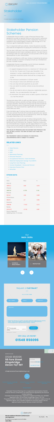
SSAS (11, 150)
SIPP (11, 152)
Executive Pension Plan (17, 167)
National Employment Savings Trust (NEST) (23, 161)
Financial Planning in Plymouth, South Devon (44, 382)
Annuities (13, 169)
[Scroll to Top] (27, 376)
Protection (36, 264)
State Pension (14, 148)
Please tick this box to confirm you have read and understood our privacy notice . (27, 321)
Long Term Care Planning (17, 163)
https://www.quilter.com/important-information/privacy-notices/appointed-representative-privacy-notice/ (25, 322)
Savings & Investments (16, 264)
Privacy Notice (27, 388)
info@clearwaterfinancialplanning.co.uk (17, 371)
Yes (47, 416)
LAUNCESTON (34, 365)
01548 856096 (42, 3)
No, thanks (41, 417)
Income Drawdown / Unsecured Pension (22, 165)
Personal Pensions (15, 156)
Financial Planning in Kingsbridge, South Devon (10, 382)
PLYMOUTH (39, 362)
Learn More (8, 420)
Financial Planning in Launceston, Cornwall (27, 382)
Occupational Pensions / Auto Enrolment (22, 158)
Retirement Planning (16, 154)
